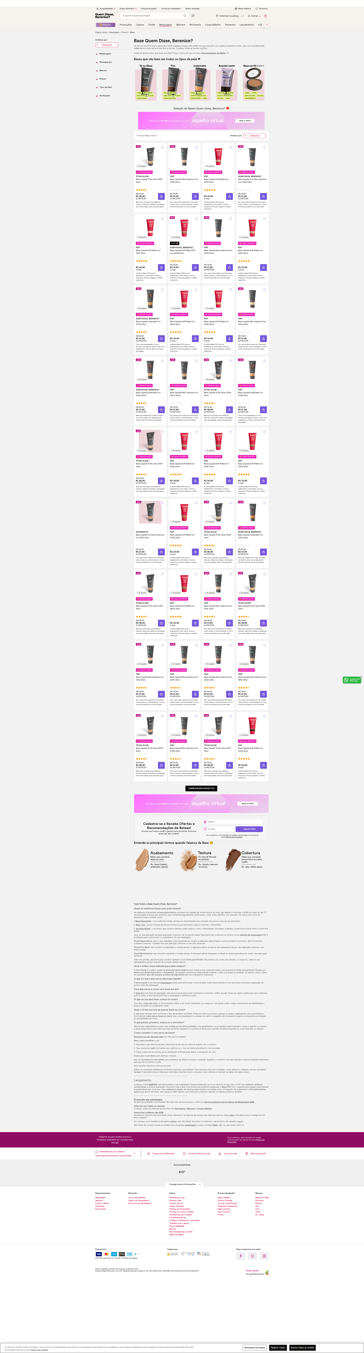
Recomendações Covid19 (180, 1232)
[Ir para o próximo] (267, 25)
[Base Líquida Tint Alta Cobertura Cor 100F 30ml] (218, 583)
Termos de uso (176, 1203)
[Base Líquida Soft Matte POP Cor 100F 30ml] (150, 227)
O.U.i (257, 1209)
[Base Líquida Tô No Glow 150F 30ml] (150, 156)
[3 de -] (201, 121)
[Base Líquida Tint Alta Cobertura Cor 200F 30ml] (184, 654)
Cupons (140, 25)
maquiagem (166, 983)
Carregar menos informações (182, 1184)
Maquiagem (165, 25)
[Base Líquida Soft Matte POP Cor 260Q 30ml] (184, 583)
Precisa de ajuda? (149, 9)
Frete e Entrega (225, 1201)
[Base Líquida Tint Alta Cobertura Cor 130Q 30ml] (252, 298)
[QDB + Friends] (105, 24)
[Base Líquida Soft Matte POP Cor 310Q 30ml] (252, 725)
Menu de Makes (176, 1235)
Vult (257, 1206)
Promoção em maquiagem (148, 1099)
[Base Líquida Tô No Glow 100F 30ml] (150, 441)
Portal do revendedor (171, 9)
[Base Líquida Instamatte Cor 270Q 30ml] (150, 298)
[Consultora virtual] (193, 16)
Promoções (126, 25)
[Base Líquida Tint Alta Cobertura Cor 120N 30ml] (184, 156)
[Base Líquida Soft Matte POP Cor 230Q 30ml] (252, 441)
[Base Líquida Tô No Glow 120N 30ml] (218, 370)
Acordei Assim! (143, 929)
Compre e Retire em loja (199, 1154)
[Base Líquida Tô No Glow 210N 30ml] (150, 583)
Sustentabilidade (176, 1226)
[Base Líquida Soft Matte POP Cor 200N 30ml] (184, 227)
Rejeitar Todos (278, 1348)
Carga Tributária (176, 1206)
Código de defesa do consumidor (184, 1220)
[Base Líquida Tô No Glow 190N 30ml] (252, 583)
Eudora (258, 1203)
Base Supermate (143, 921)
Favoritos (263, 9)
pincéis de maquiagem (251, 935)
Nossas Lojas (175, 1201)
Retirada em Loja (177, 1198)
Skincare (180, 25)
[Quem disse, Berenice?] (104, 16)
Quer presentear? (258, 1154)
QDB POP (152, 1085)
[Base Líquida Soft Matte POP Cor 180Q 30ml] (184, 298)
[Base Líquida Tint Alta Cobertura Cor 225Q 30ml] (218, 227)
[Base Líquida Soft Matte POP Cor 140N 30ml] (218, 298)
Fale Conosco (224, 1212)
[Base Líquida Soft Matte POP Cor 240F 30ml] (218, 441)
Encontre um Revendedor (139, 1203)
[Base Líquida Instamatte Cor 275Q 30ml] (252, 512)
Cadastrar (249, 829)
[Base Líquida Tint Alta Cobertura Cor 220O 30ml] (218, 654)
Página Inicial (101, 32)
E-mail (220, 1215)
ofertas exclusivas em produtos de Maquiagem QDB (229, 1102)
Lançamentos (247, 25)
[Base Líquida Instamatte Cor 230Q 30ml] (150, 370)
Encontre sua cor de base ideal (149, 1037)
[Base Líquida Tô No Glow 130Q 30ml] (218, 512)
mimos (173, 1121)
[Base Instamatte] (199, 82)
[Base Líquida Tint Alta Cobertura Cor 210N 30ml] (252, 156)
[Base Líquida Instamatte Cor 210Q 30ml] (252, 370)
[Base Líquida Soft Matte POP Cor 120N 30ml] (218, 156)
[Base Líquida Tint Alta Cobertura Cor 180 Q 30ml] (184, 370)
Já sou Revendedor (137, 1198)
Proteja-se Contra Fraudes (181, 1212)
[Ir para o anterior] (263, 25)
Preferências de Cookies (180, 1215)
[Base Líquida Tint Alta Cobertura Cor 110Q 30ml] (150, 654)
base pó (140, 993)
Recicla (172, 1229)
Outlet (151, 25)
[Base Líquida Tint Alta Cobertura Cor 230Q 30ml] (184, 725)
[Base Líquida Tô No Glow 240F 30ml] (218, 725)
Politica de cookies (39, 1350)
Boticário (259, 1201)
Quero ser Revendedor (138, 1201)
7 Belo (215, 1125)
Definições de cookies (254, 1348)
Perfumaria (195, 25)
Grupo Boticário (127, 9)
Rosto (125, 32)
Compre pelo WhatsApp (163, 1154)
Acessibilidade (106, 9)
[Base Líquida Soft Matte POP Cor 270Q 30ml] (184, 512)
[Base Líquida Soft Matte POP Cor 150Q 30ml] (252, 227)
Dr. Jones (259, 1215)
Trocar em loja (230, 1154)
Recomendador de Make (213, 53)
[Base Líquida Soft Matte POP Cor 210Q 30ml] (184, 441)
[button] (162, 147)
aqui (231, 1115)
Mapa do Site (224, 1209)
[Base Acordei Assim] (226, 82)
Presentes (230, 25)
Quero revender (192, 9)
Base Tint (140, 925)
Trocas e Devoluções (227, 1203)
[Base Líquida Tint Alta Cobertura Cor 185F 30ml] (150, 512)
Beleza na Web (262, 1198)
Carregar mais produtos (201, 788)
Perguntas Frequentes (227, 1206)
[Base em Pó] (253, 82)
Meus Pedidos (244, 9)
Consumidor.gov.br (177, 1218)
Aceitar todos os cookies (302, 1348)
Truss (257, 1212)
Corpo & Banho (213, 25)
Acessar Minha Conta (254, 16)
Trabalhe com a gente (179, 1223)
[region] (182, 1348)
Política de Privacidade (234, 837)
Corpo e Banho (204, 1109)
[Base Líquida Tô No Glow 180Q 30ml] (150, 725)
